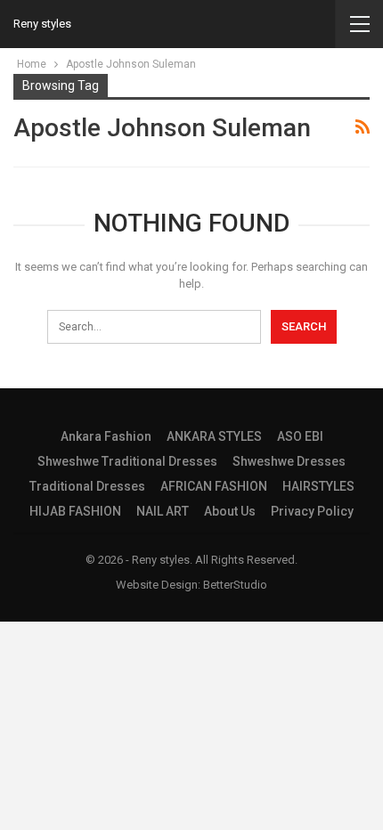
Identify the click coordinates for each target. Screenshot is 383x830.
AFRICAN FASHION (213, 486)
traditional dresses (87, 486)
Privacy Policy (312, 511)
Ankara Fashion (106, 436)
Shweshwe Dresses (289, 461)
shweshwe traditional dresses (127, 461)
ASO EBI (300, 436)
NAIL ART (162, 511)
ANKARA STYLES (214, 436)
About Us (230, 511)
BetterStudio (235, 584)
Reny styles (42, 23)
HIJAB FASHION (75, 511)
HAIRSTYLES (318, 486)
